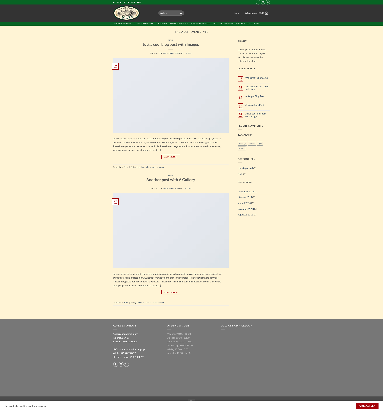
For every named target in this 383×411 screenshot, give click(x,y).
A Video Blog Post (254, 104)
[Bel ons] (268, 2)
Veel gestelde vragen (223, 24)
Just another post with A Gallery (257, 88)
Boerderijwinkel (145, 24)
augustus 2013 (245, 214)
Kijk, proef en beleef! (200, 24)
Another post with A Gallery (170, 179)
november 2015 (246, 191)
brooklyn (160, 167)
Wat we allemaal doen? (247, 24)
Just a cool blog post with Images (171, 44)
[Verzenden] (181, 13)
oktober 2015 (245, 197)
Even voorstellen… (123, 24)
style (147, 167)
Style (170, 40)
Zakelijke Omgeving (179, 24)
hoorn (188, 53)
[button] (237, 13)
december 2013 (246, 208)
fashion (140, 167)
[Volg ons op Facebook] (258, 2)
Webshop (162, 24)
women (153, 167)
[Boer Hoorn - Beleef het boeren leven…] (133, 13)
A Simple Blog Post (255, 96)
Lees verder (171, 157)
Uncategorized (245, 168)
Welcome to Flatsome (256, 77)
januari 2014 (244, 203)
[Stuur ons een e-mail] (263, 2)
